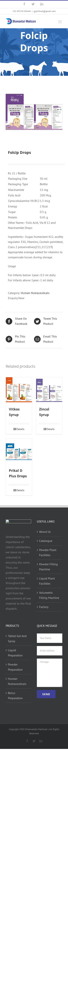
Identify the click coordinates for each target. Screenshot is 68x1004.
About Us (45, 532)
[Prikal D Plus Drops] (19, 452)
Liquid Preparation (15, 652)
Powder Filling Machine (48, 566)
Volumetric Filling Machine (49, 595)
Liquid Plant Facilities (47, 580)
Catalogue (45, 541)
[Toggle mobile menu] (60, 22)
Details (20, 429)
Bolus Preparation (15, 695)
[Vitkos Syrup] (19, 390)
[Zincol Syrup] (49, 390)
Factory (43, 607)
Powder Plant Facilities (47, 552)
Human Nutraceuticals (35, 293)
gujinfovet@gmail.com (45, 11)
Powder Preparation (15, 666)
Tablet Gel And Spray (17, 638)
